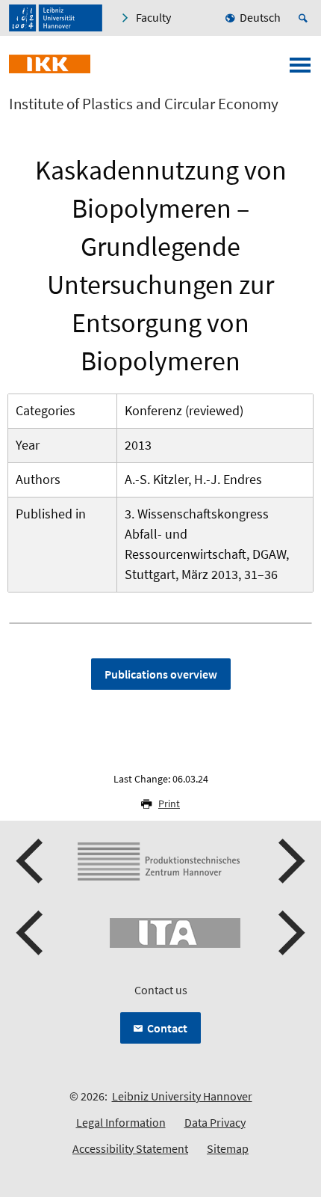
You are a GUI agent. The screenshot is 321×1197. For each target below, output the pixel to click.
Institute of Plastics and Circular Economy (143, 104)
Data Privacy (215, 1122)
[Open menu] (300, 69)
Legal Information (121, 1122)
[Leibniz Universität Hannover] (55, 17)
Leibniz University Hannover (182, 1096)
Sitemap (228, 1148)
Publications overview (161, 674)
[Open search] (305, 18)
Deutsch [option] (260, 17)
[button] (31, 861)
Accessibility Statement (130, 1148)
